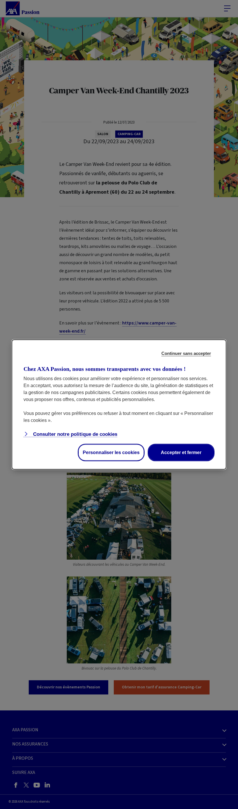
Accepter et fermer (181, 452)
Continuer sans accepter (186, 353)
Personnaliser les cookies (111, 452)
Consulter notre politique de (74, 434)
